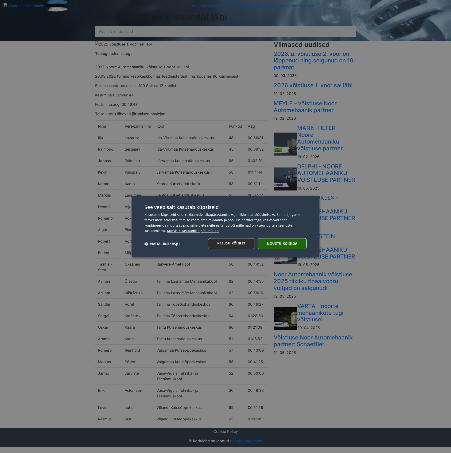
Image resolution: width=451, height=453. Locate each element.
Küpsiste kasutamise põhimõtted (193, 230)
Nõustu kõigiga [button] (282, 243)
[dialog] (225, 226)
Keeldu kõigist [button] (231, 243)
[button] (162, 243)
